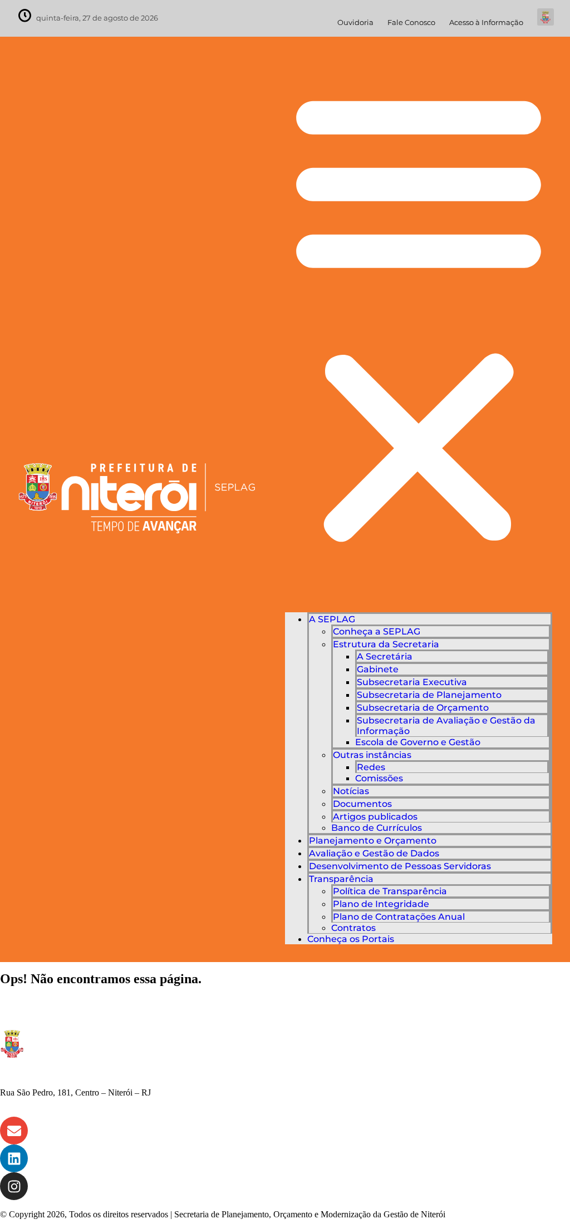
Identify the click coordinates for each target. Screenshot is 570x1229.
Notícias (351, 791)
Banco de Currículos (376, 827)
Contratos (353, 928)
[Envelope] (14, 1130)
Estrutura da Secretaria (386, 644)
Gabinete (378, 669)
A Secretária (384, 656)
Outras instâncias (372, 755)
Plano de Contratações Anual (399, 916)
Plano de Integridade (381, 904)
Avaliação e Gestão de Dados (374, 853)
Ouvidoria (355, 22)
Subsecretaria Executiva (412, 682)
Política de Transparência (390, 891)
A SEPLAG (332, 619)
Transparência (341, 879)
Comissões (379, 778)
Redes (371, 767)
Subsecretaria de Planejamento (429, 695)
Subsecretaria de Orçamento (423, 707)
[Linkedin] (14, 1158)
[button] (418, 315)
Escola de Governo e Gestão (417, 742)
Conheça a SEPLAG (376, 631)
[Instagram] (14, 1186)
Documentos (362, 804)
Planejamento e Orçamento (372, 840)
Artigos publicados (375, 816)
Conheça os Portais (350, 939)
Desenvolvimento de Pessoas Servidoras (400, 866)
